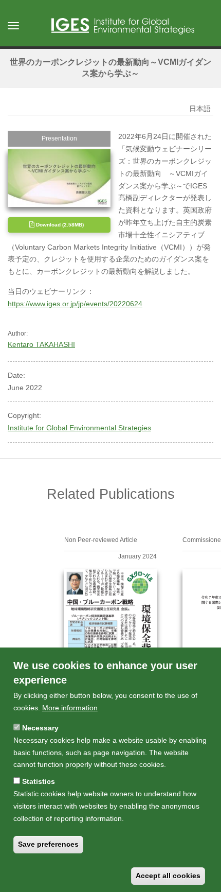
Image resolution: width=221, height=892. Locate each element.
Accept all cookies (168, 875)
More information (70, 708)
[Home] (122, 26)
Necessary (40, 728)
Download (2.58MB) (59, 225)
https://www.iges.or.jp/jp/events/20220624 (75, 304)
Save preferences (48, 844)
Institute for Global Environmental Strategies (79, 428)
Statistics (38, 781)
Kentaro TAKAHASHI (41, 344)
